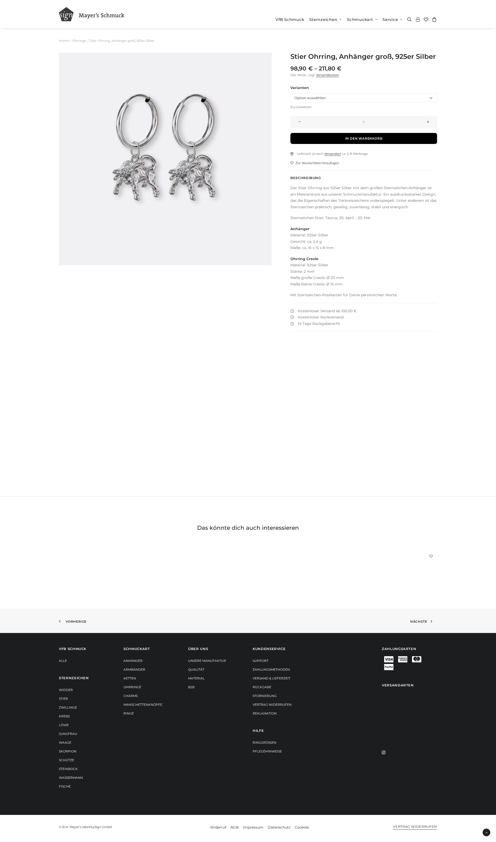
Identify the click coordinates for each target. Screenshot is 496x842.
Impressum (253, 827)
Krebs (64, 716)
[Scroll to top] (486, 832)
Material (196, 678)
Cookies (302, 827)
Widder (66, 690)
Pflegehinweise (267, 751)
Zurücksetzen (301, 107)
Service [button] (390, 19)
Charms (130, 696)
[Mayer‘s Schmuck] (91, 14)
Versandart (332, 154)
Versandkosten (327, 75)
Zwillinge (68, 707)
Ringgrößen (264, 742)
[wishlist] (426, 19)
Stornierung (265, 696)
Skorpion (67, 751)
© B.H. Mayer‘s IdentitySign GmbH (85, 827)
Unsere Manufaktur (207, 661)
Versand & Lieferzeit (271, 678)
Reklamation (265, 713)
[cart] (433, 19)
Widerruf (218, 827)
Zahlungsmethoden (271, 669)
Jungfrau (68, 734)
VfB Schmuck (289, 19)
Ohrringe (79, 41)
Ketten (129, 678)
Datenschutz (279, 827)
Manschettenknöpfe (142, 705)
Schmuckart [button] (360, 19)
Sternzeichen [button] (323, 19)
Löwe (64, 725)
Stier (63, 699)
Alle (63, 661)
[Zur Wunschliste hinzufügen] (431, 555)
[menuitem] (289, 19)
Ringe (128, 713)
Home (64, 41)
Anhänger (133, 661)
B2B (191, 687)
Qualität (196, 669)
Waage (65, 742)
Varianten (299, 87)
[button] (410, 19)
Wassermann (71, 778)
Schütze (66, 760)
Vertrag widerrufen (272, 705)
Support (260, 661)
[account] (418, 19)
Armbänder (134, 669)
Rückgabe (262, 687)
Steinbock (68, 769)
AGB (234, 827)
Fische (65, 786)
